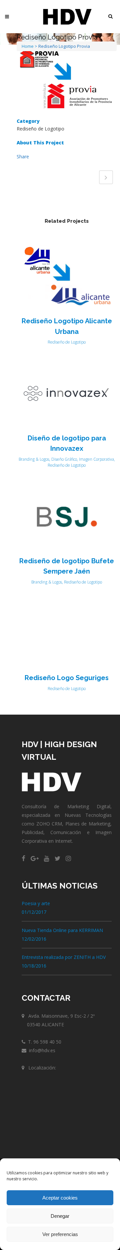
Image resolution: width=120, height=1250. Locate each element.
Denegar (60, 1216)
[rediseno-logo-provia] (67, 80)
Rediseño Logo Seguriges (67, 678)
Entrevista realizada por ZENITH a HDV (64, 957)
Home (28, 46)
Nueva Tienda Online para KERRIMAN (62, 930)
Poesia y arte (36, 903)
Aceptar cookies (60, 1198)
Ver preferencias (60, 1234)
